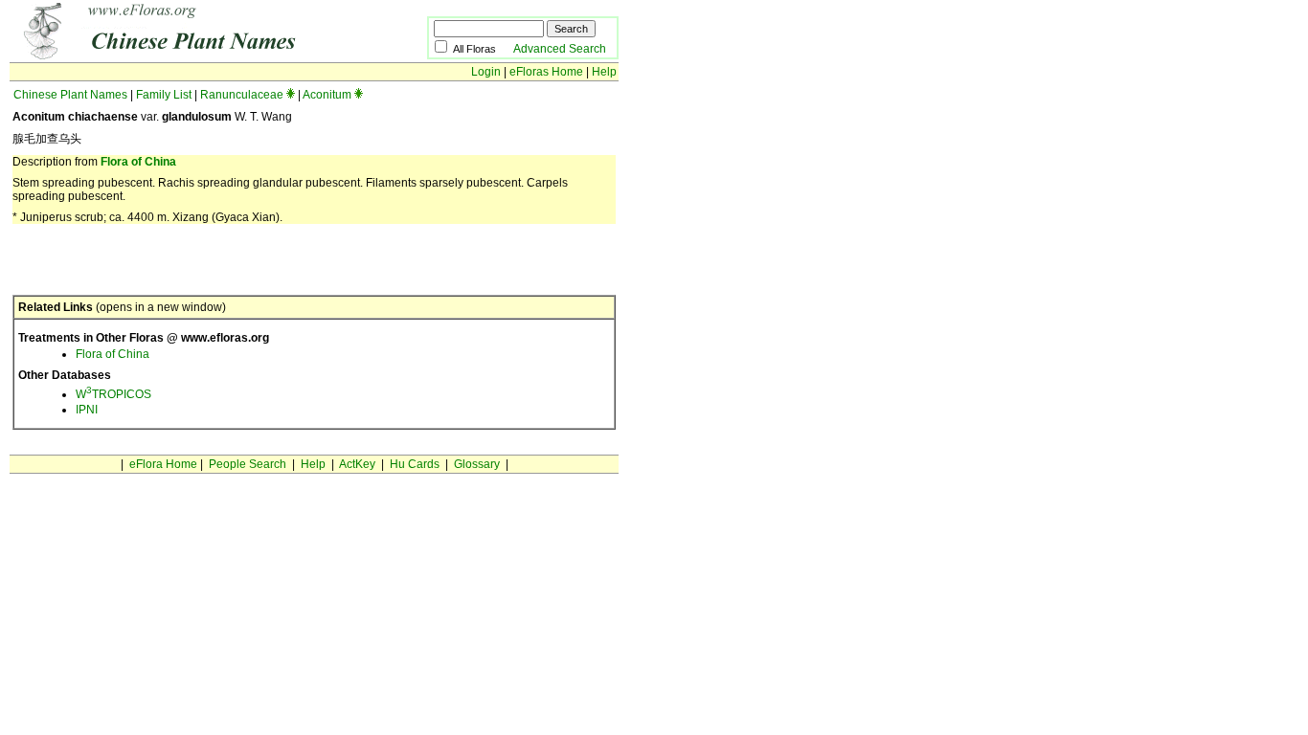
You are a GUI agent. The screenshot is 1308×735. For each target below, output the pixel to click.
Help (604, 71)
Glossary (477, 464)
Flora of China (138, 161)
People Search (247, 464)
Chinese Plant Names (70, 94)
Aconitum (327, 94)
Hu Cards (415, 464)
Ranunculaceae (241, 94)
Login (486, 71)
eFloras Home (546, 71)
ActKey (357, 464)
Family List (164, 94)
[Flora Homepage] (189, 55)
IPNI (87, 409)
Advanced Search (559, 49)
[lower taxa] (290, 94)
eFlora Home (163, 464)
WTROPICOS (113, 394)
